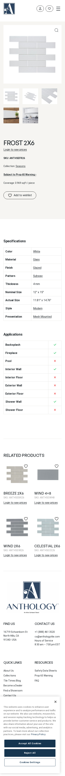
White (36, 251)
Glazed (37, 267)
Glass (36, 259)
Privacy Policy (38, 734)
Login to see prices (15, 149)
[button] (56, 30)
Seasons (20, 166)
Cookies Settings (30, 762)
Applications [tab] (12, 334)
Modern (37, 308)
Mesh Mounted (42, 316)
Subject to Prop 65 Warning (19, 174)
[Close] (55, 702)
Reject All (30, 753)
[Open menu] (58, 8)
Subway (38, 276)
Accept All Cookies (30, 743)
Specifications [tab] (14, 241)
